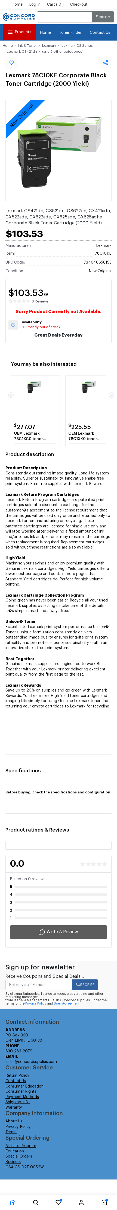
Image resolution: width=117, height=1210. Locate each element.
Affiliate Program (20, 1146)
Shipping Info (17, 1102)
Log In (35, 4)
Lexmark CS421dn (22, 51)
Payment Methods (22, 1097)
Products (23, 32)
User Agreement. (67, 1003)
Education (14, 1151)
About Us (13, 1121)
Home (17, 4)
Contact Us (100, 33)
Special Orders (18, 1156)
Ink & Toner (27, 45)
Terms (11, 1132)
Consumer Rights (20, 1091)
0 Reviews (40, 301)
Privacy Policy (35, 1003)
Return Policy (17, 1076)
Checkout (79, 4)
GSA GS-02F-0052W (24, 1167)
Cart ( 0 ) (55, 4)
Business (13, 1162)
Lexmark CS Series (77, 45)
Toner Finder (70, 33)
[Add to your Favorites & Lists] (11, 63)
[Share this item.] (106, 63)
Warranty (13, 1107)
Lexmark (49, 45)
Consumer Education (24, 1086)
